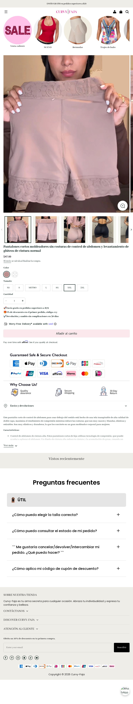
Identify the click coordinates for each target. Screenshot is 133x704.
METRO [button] (33, 287)
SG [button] (57, 287)
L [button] (46, 287)
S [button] (19, 287)
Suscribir (121, 647)
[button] (5, 11)
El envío (7, 261)
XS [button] (8, 287)
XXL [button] (70, 287)
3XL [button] (82, 287)
